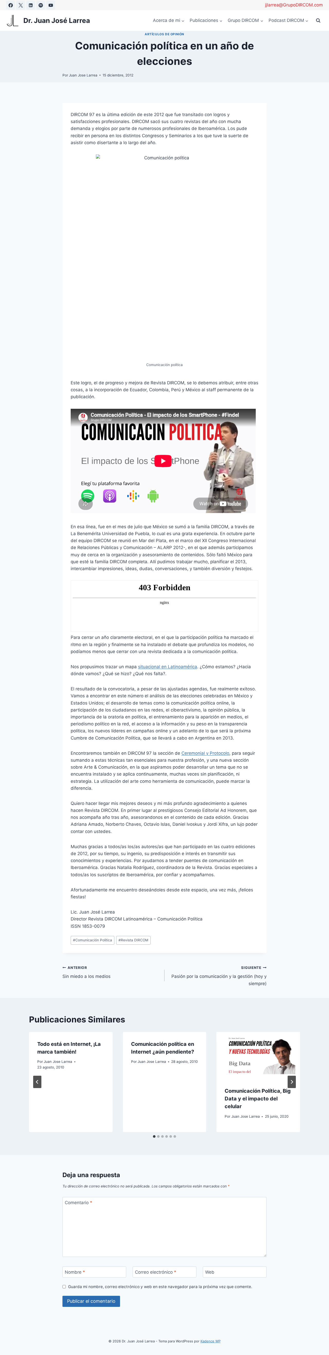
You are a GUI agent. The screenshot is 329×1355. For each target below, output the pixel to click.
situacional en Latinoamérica (167, 666)
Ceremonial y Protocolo (205, 753)
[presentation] (258, 1055)
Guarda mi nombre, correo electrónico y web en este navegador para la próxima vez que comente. (160, 1286)
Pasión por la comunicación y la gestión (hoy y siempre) (219, 976)
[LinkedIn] (30, 5)
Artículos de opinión (164, 34)
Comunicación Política (92, 940)
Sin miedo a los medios (86, 972)
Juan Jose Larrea (83, 75)
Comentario (78, 1202)
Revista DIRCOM (133, 940)
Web (209, 1272)
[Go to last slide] (37, 1082)
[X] (20, 5)
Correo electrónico (155, 1272)
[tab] (154, 1136)
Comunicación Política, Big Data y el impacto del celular (258, 1098)
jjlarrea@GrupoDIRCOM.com (294, 4)
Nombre (75, 1272)
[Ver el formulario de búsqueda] (318, 20)
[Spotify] (40, 5)
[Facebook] (10, 5)
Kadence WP (210, 1341)
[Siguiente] (292, 1082)
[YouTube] (50, 5)
